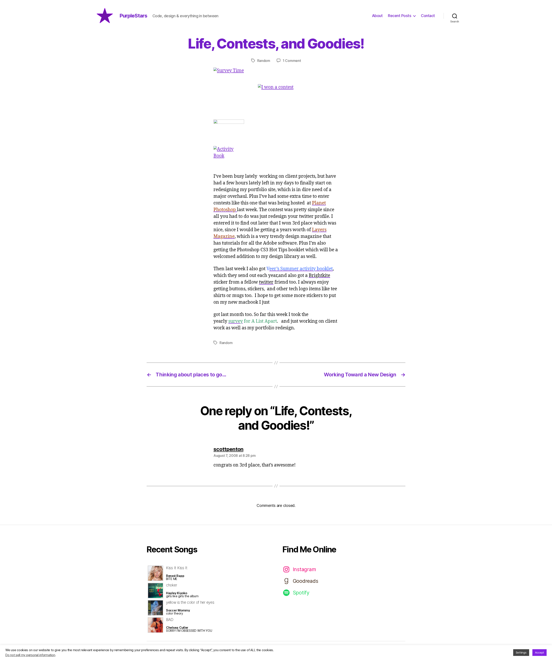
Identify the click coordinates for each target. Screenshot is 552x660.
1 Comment (292, 60)
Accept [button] (539, 652)
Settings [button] (521, 652)
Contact (428, 15)
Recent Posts (399, 15)
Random (263, 60)
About (377, 15)
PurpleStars (133, 15)
